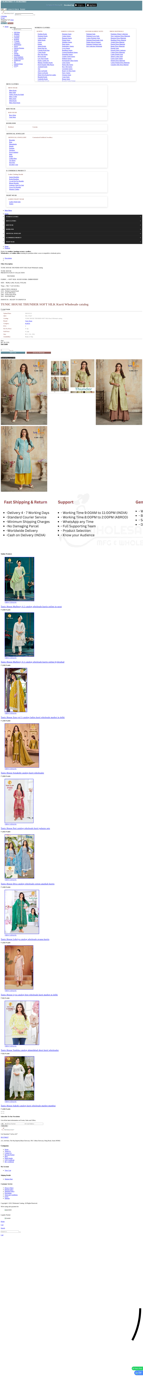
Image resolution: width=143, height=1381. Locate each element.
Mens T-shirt (13, 96)
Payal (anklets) (13, 152)
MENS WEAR (12, 88)
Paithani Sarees (66, 58)
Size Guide (4, 344)
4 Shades (16, 37)
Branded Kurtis (42, 77)
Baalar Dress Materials (118, 46)
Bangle (11, 146)
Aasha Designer (19, 58)
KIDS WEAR (12, 112)
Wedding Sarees (67, 42)
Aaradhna (17, 55)
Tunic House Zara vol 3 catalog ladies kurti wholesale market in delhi (33, 717)
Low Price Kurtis (43, 58)
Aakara (16, 50)
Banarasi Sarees (67, 38)
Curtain (34, 127)
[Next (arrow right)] (3, 1113)
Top (39, 69)
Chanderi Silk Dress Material (120, 64)
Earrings (11, 148)
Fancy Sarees (66, 73)
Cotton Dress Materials (118, 52)
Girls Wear (12, 117)
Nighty (11, 204)
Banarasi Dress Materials (118, 38)
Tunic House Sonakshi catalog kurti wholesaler (22, 773)
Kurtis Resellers (14, 179)
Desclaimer (8, 1193)
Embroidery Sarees (68, 46)
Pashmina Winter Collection (119, 34)
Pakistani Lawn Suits (92, 36)
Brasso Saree (66, 79)
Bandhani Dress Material (118, 40)
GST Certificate (9, 1160)
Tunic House (28, 321)
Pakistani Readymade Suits (94, 40)
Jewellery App (13, 164)
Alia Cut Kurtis (42, 71)
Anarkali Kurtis (42, 67)
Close (12, 20)
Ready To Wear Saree (68, 71)
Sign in (17, 9)
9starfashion (17, 44)
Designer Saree (66, 34)
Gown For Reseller (15, 187)
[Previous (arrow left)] (1, 1113)
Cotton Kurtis (42, 38)
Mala (10, 154)
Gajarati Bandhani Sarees (70, 52)
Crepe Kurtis (42, 52)
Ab (15, 62)
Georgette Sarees (67, 69)
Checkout (10, 23)
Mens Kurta (12, 90)
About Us (8, 1151)
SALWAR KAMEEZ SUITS (94, 31)
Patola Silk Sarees (67, 64)
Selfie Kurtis (41, 40)
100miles (16, 34)
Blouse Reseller (14, 183)
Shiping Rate (9, 1179)
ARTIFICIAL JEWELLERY (17, 137)
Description (8, 258)
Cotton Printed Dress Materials (120, 62)
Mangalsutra (13, 144)
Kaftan (40, 44)
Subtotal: (3, 21)
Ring (10, 142)
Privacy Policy (9, 1188)
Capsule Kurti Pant (43, 50)
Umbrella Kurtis (43, 79)
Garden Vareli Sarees (68, 56)
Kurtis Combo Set (43, 60)
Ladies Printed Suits (117, 54)
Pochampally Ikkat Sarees (70, 60)
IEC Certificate (9, 1162)
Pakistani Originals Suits (93, 44)
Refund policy (9, 1189)
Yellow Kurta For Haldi (16, 94)
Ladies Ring (13, 158)
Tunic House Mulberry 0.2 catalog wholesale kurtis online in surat (31, 606)
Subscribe (4, 1126)
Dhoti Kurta (13, 101)
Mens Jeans (12, 98)
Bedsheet (11, 127)
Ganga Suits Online (117, 58)
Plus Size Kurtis (43, 54)
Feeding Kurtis (42, 34)
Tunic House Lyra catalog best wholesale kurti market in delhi (29, 995)
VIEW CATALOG (11, 602)
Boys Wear (12, 115)
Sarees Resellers (14, 177)
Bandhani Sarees (67, 50)
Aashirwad (17, 60)
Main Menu (8, 210)
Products (7, 248)
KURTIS (39, 31)
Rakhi (11, 156)
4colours (16, 39)
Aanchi (16, 53)
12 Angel (16, 36)
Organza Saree (66, 75)
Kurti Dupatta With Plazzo (46, 64)
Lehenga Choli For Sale (16, 185)
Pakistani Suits (90, 34)
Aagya (16, 46)
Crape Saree (66, 77)
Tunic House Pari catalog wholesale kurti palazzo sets (25, 828)
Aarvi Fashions (18, 57)
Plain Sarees (66, 44)
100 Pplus (17, 32)
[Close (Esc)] (1, 1111)
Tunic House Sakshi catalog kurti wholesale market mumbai (28, 1106)
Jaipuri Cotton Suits (117, 56)
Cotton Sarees (66, 36)
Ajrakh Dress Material (117, 42)
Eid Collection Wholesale (94, 46)
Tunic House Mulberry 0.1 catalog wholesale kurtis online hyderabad (32, 662)
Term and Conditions (11, 1195)
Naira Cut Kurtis (43, 73)
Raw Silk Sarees (67, 67)
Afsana (16, 65)
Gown (40, 42)
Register (22, 9)
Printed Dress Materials (118, 60)
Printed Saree (66, 40)
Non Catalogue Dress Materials (120, 36)
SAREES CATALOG (67, 31)
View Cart (4, 23)
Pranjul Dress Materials (118, 44)
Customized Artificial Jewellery (42, 137)
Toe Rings (12, 160)
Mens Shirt (12, 92)
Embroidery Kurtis (43, 81)
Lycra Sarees (66, 48)
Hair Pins (12, 162)
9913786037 (5, 1137)
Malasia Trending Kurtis (45, 62)
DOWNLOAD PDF (8, 358)
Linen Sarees (66, 62)
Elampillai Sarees (67, 54)
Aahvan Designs (19, 48)
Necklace (12, 150)
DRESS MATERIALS (117, 31)
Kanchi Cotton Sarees (68, 81)
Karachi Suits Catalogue (118, 50)
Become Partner (9, 1155)
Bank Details (9, 1158)
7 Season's (17, 43)
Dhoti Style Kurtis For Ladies (47, 75)
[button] (71, 1378)
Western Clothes (14, 189)
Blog (6, 1156)
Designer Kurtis (42, 36)
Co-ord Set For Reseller (16, 181)
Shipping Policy (9, 1191)
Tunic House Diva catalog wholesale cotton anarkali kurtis (27, 884)
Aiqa (15, 67)
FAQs (6, 1196)
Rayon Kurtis (42, 56)
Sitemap (7, 1198)
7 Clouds (16, 41)
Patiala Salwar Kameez (93, 42)
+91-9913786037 (7, 1)
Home (6, 26)
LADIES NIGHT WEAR (16, 199)
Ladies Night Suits (15, 202)
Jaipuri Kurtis (42, 46)
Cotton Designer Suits (93, 38)
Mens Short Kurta (14, 103)
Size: (2, 341)
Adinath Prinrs (18, 64)
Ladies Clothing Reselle (15, 174)
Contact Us (10, 9)
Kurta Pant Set (42, 48)
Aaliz (15, 51)
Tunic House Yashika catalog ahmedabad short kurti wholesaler (30, 1050)
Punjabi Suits (115, 48)
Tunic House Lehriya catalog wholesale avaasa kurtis (25, 939)
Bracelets (12, 140)
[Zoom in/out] (3, 1111)
